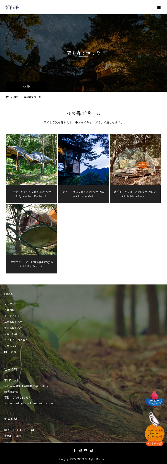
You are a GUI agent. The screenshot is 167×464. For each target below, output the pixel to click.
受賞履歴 (9, 310)
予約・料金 (10, 334)
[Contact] (91, 450)
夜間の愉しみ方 (13, 328)
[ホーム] (7, 97)
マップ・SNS (12, 304)
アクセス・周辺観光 (16, 340)
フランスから (12, 316)
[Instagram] (80, 450)
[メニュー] (159, 7)
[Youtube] (86, 450)
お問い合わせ (12, 346)
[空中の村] (11, 7)
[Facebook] (75, 450)
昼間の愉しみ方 (13, 322)
